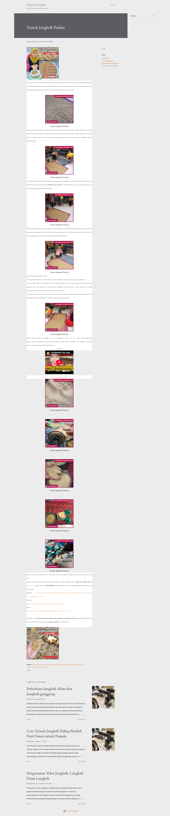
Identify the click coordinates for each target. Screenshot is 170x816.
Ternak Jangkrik (36, 5)
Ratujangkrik (73, 338)
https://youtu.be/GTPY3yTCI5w (59, 377)
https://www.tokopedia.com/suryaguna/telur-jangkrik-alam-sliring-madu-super (45, 603)
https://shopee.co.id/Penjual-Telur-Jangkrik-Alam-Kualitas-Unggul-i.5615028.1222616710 (48, 611)
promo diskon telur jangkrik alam (110, 63)
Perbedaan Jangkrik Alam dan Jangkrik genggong (49, 691)
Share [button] (104, 48)
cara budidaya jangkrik (108, 60)
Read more (81, 719)
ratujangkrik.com (31, 585)
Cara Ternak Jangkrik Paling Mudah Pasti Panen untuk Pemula (54, 733)
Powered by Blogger (72, 811)
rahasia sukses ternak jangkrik (110, 65)
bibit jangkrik (105, 58)
